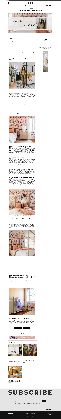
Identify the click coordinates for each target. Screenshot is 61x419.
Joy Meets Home (13, 40)
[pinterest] (23, 333)
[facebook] (21, 333)
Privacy (9, 409)
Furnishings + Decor (11, 379)
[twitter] (22, 333)
